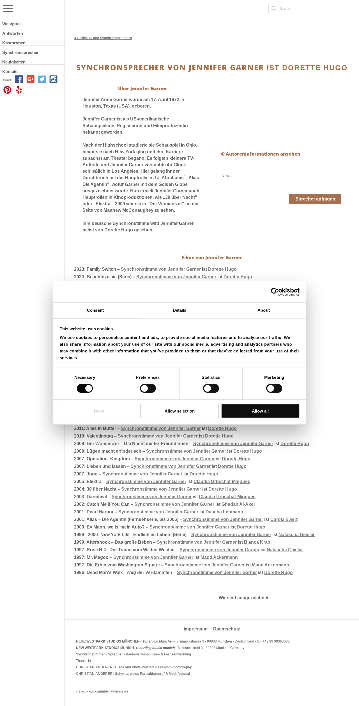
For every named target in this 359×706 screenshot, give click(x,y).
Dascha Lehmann (224, 511)
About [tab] (263, 310)
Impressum (196, 629)
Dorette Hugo (222, 269)
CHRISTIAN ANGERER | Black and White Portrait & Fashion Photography (134, 667)
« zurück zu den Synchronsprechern (103, 38)
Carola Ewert (284, 519)
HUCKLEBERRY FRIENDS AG (108, 691)
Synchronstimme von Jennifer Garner (161, 269)
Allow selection (180, 411)
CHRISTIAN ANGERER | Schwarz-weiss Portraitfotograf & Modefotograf (133, 674)
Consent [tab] (95, 310)
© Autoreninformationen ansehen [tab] (260, 154)
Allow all (260, 411)
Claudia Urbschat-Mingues (222, 481)
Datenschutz (226, 629)
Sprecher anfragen (315, 199)
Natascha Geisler (297, 534)
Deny (99, 411)
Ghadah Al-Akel (238, 504)
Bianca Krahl (257, 542)
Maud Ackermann (219, 557)
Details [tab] (180, 310)
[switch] (148, 388)
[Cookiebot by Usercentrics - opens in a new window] (275, 292)
